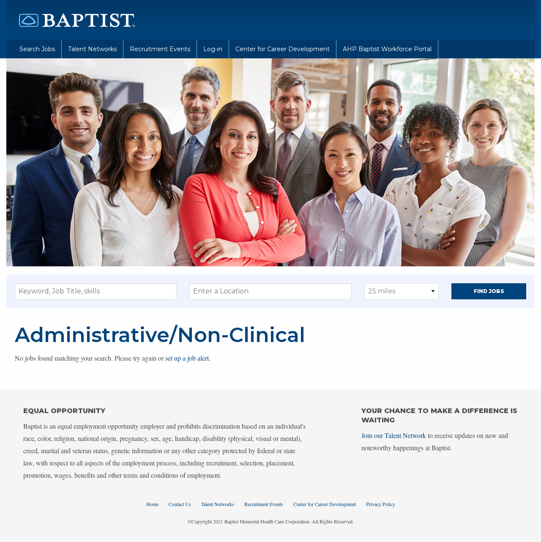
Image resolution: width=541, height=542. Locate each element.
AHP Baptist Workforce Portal (387, 49)
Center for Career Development (282, 49)
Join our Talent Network (393, 435)
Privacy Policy (380, 504)
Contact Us (180, 504)
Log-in (212, 49)
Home (152, 504)
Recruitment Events (160, 49)
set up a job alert (187, 357)
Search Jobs (37, 49)
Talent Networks (92, 49)
